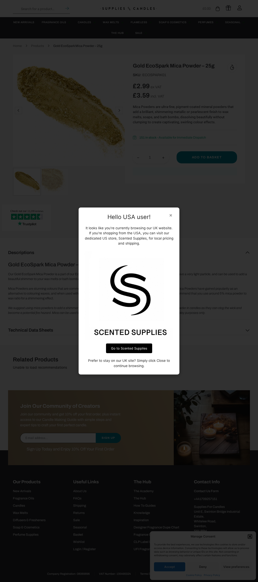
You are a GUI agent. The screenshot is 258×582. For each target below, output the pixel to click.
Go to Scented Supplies (129, 348)
